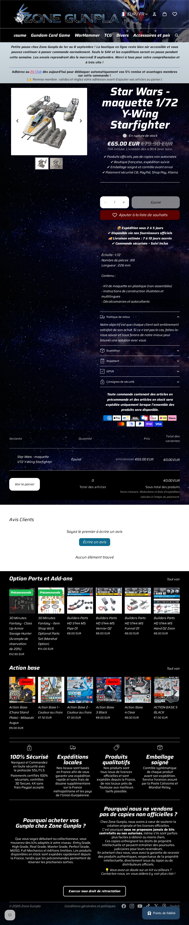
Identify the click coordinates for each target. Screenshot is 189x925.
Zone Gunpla (31, 906)
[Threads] (164, 906)
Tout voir (173, 579)
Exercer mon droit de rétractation (94, 891)
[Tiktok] (148, 906)
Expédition (113, 350)
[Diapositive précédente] (16, 121)
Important (112, 361)
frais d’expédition (169, 492)
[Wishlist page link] (174, 14)
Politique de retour (118, 317)
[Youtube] (140, 906)
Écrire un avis (94, 542)
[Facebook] (124, 906)
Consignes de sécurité (120, 381)
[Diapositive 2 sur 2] (56, 163)
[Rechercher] (176, 35)
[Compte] (154, 14)
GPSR (110, 371)
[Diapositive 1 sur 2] (41, 163)
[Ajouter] (57, 606)
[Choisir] (28, 606)
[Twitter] (156, 906)
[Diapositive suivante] (82, 121)
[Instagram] (132, 906)
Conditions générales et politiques (90, 906)
